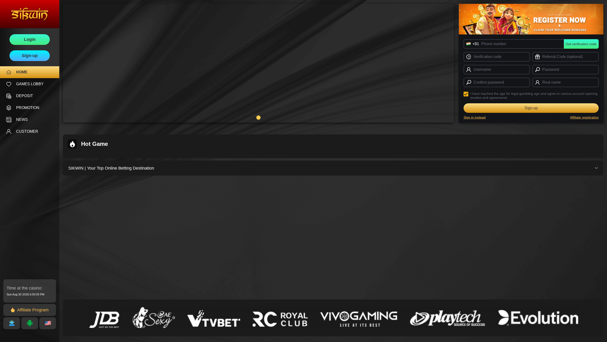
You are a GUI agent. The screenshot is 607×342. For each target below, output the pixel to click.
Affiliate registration (584, 117)
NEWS (22, 120)
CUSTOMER (27, 131)
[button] (258, 117)
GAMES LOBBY (30, 84)
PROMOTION (27, 108)
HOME (22, 72)
